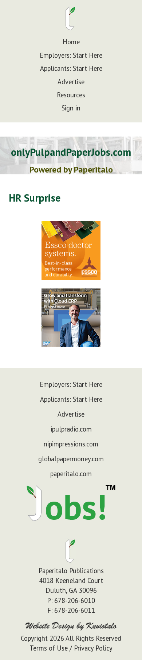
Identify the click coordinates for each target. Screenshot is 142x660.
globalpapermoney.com (71, 458)
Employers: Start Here (71, 55)
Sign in (71, 108)
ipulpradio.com (71, 429)
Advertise (71, 81)
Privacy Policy (93, 648)
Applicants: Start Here (71, 68)
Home (71, 41)
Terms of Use (48, 648)
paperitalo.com (71, 473)
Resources (71, 94)
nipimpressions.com (71, 444)
